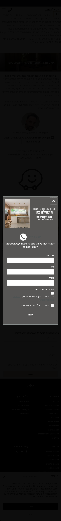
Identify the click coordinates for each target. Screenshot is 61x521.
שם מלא (50, 255)
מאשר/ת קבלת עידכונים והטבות (35, 305)
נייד (52, 266)
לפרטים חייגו (34, 236)
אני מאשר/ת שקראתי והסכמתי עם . (33, 298)
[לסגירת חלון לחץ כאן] (53, 201)
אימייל (51, 278)
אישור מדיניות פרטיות (44, 289)
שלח (30, 314)
